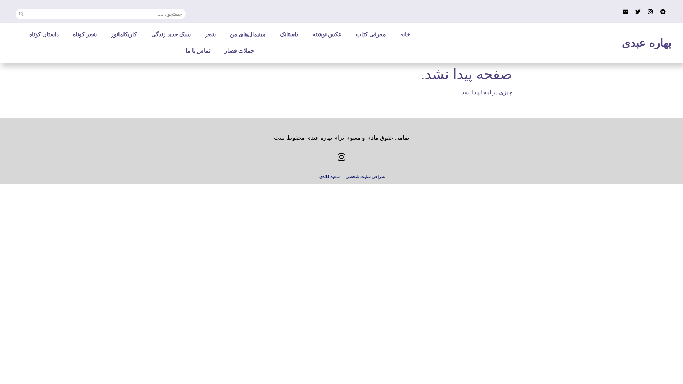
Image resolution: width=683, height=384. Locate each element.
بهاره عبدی (647, 43)
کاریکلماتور (124, 34)
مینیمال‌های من (248, 34)
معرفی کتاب (371, 34)
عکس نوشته (327, 34)
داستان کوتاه (44, 34)
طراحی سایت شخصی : (364, 176)
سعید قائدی (329, 176)
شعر (210, 34)
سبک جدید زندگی (171, 34)
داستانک (289, 34)
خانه (405, 34)
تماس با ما (198, 51)
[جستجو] (21, 14)
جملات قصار (239, 51)
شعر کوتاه (85, 34)
